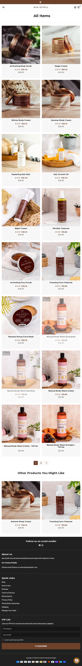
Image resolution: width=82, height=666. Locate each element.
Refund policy (7, 596)
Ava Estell (40, 658)
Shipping (5, 607)
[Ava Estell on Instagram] (42, 545)
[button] (76, 661)
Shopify (53, 658)
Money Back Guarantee (11, 603)
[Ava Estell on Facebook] (40, 545)
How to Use (6, 585)
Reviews (5, 589)
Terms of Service (8, 593)
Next (77, 507)
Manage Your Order (9, 610)
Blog (3, 582)
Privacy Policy (7, 600)
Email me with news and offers (14, 640)
